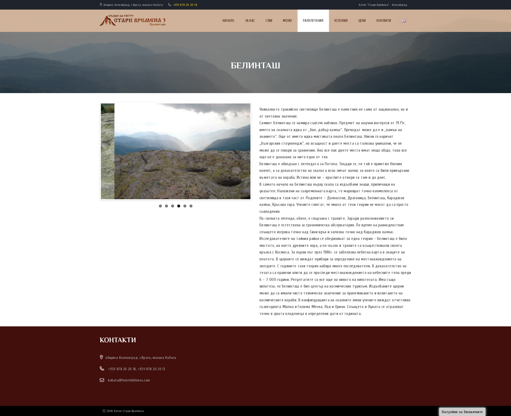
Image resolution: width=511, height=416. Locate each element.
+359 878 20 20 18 (185, 5)
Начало (228, 21)
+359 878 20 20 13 (151, 369)
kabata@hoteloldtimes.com (129, 380)
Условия (341, 21)
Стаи (269, 21)
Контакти (384, 21)
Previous (93, 151)
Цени (362, 21)
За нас (250, 21)
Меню (287, 21)
